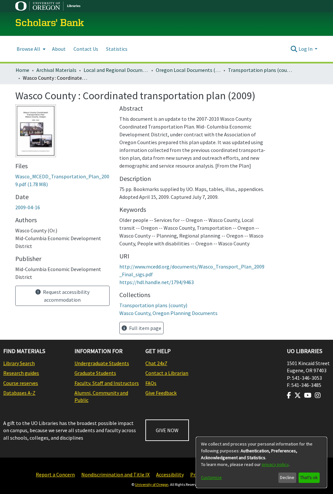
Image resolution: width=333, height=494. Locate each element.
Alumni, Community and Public (101, 396)
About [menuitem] (59, 49)
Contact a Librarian (166, 373)
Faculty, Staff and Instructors (106, 383)
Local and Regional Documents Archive (116, 70)
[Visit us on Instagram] (318, 395)
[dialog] (261, 462)
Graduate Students (95, 373)
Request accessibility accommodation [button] (65, 296)
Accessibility (170, 474)
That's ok (309, 477)
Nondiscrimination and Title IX (115, 474)
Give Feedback (161, 393)
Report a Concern (55, 474)
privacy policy (275, 464)
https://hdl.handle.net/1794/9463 (156, 282)
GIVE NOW (167, 430)
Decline (287, 477)
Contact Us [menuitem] (85, 49)
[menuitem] (30, 49)
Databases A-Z (19, 393)
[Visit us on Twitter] (297, 395)
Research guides (21, 373)
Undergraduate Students (101, 363)
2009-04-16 (27, 207)
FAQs (150, 383)
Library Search (19, 363)
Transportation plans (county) (260, 70)
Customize (211, 477)
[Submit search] (294, 49)
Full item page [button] (144, 328)
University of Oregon (151, 484)
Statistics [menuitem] (116, 49)
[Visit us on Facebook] (289, 395)
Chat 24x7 (156, 363)
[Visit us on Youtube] (308, 395)
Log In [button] (306, 49)
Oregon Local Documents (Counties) (188, 70)
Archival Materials (56, 70)
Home (22, 70)
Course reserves (20, 383)
